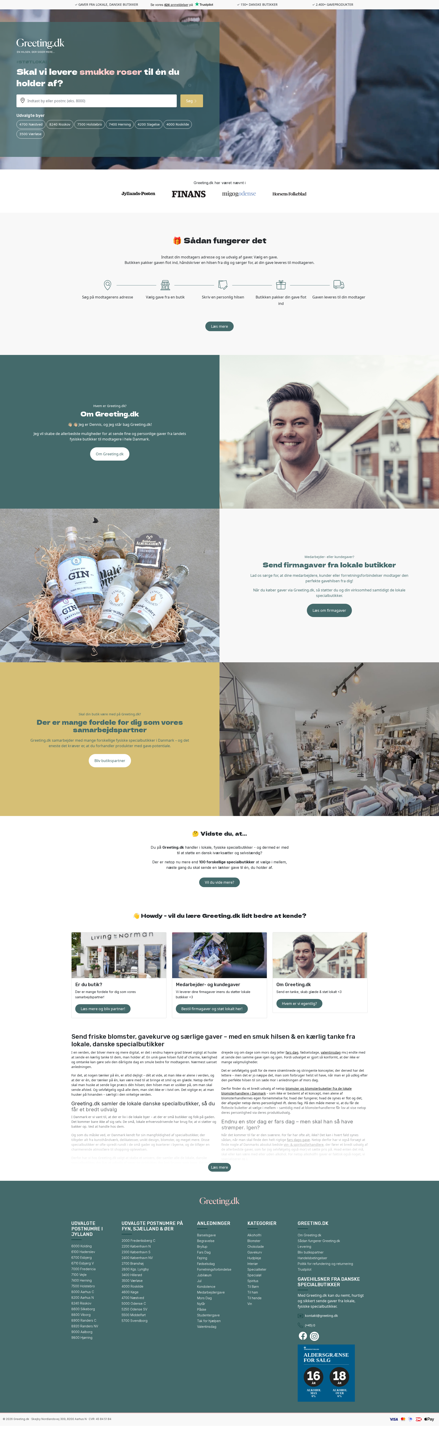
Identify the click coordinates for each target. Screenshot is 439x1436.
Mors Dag (204, 1298)
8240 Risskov (59, 124)
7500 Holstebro (89, 124)
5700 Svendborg (134, 1321)
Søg (190, 100)
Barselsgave (206, 1235)
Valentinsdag (206, 1327)
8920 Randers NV (84, 1326)
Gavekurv (254, 1252)
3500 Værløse (30, 134)
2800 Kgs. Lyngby (135, 1269)
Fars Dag (204, 1252)
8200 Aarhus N (82, 1297)
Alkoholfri (254, 1235)
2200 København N (136, 1246)
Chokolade (255, 1246)
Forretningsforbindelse (214, 1269)
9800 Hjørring (81, 1337)
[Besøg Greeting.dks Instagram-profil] (315, 1336)
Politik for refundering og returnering (325, 1264)
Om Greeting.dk (110, 453)
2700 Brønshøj (133, 1263)
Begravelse (205, 1241)
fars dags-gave (298, 1140)
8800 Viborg (81, 1315)
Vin (249, 1304)
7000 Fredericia (83, 1269)
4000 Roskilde (177, 124)
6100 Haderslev (83, 1252)
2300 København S (136, 1252)
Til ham (252, 1292)
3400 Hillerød (132, 1275)
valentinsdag (331, 1052)
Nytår (201, 1304)
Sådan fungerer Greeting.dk (319, 1241)
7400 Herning (120, 124)
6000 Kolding (81, 1246)
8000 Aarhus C (82, 1292)
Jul (199, 1281)
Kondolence (206, 1286)
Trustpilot (304, 1269)
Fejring (202, 1258)
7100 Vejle (79, 1275)
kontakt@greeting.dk (321, 1315)
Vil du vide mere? (219, 882)
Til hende (254, 1298)
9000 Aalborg (81, 1332)
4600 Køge (130, 1292)
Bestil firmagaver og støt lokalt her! (211, 1008)
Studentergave (208, 1315)
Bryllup (202, 1246)
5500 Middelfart (134, 1315)
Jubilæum (204, 1275)
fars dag (292, 1052)
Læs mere (219, 326)
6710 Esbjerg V (82, 1263)
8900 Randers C (83, 1320)
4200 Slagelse (149, 124)
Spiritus (252, 1281)
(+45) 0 (310, 1325)
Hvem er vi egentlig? (299, 1003)
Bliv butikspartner (109, 760)
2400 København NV (137, 1258)
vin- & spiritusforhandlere (304, 1144)
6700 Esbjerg (81, 1257)
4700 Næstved (31, 124)
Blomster (253, 1241)
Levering (304, 1246)
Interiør (252, 1264)
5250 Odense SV (134, 1309)
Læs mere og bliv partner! (103, 1008)
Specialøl (254, 1275)
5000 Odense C (134, 1303)
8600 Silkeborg (83, 1309)
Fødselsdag (206, 1264)
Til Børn (253, 1286)
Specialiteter (256, 1269)
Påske (201, 1309)
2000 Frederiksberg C (138, 1241)
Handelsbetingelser (312, 1258)
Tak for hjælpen (209, 1321)
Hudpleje (254, 1258)
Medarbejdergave (211, 1292)
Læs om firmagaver (329, 610)
